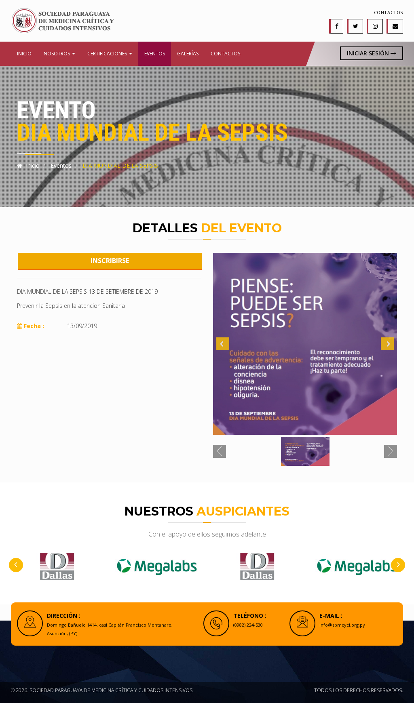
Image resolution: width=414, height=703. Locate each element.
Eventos (154, 53)
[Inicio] (62, 20)
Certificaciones (107, 53)
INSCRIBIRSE (110, 260)
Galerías (188, 53)
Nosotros (57, 53)
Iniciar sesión (369, 53)
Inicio (24, 53)
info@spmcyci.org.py (342, 625)
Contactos (388, 12)
